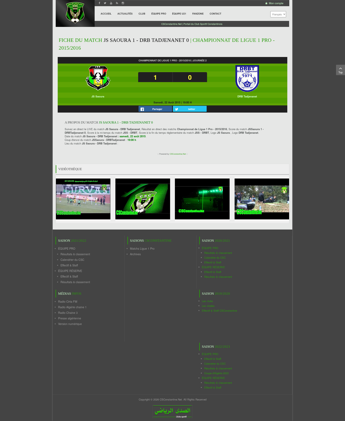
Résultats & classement (75, 254)
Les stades (208, 306)
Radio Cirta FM (67, 301)
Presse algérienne (69, 318)
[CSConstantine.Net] (75, 12)
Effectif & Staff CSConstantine (219, 310)
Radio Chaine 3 (68, 313)
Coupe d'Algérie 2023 (216, 373)
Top (340, 72)
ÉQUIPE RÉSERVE (70, 271)
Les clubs (207, 301)
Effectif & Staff (69, 265)
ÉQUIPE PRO (66, 248)
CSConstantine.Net (178, 154)
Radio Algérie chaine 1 (72, 307)
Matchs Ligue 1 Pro (142, 248)
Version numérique (70, 324)
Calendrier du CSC (72, 260)
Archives (135, 254)
